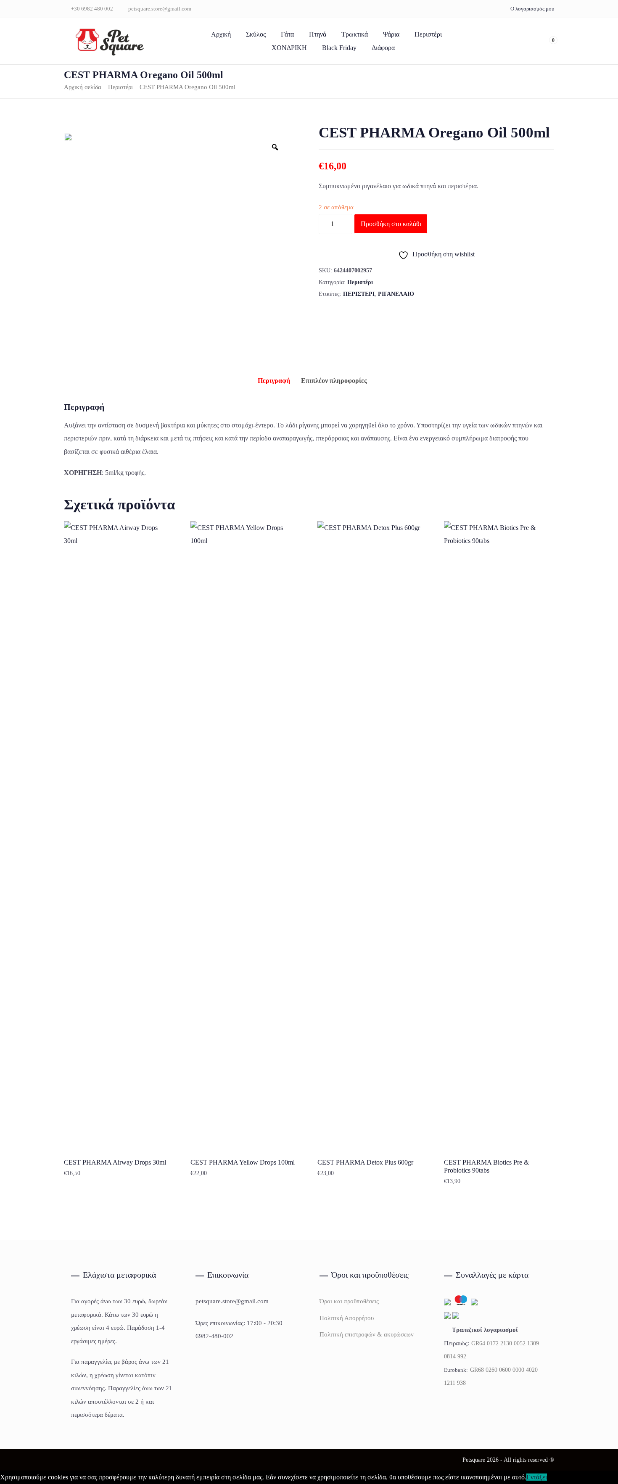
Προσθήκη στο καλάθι (391, 223)
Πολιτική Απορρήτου (347, 1318)
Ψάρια (391, 34)
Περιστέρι (428, 34)
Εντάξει (536, 1477)
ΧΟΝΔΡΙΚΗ (289, 47)
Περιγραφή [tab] (274, 380)
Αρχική (221, 34)
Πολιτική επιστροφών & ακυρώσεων (367, 1334)
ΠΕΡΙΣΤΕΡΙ (359, 294)
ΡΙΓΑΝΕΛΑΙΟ (396, 294)
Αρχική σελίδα (82, 87)
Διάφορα (383, 47)
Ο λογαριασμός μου (532, 8)
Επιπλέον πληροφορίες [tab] (334, 380)
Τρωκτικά (354, 34)
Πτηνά (317, 34)
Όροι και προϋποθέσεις (349, 1301)
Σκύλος (256, 34)
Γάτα (287, 34)
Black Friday (339, 47)
